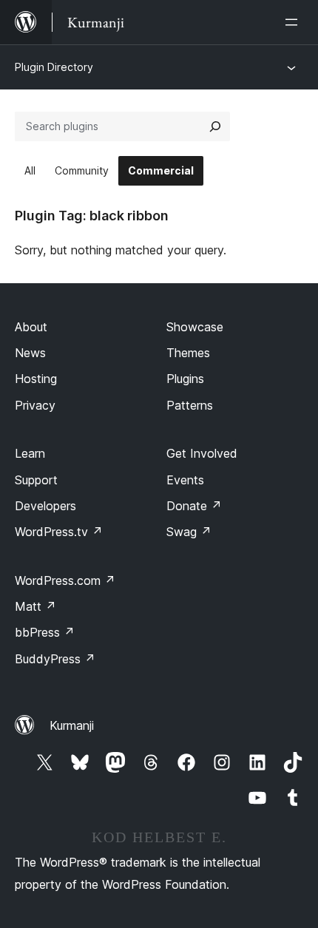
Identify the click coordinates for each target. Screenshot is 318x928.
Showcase (194, 326)
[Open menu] (294, 22)
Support (36, 480)
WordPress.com (65, 580)
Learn (30, 453)
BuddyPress (55, 658)
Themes (188, 352)
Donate (194, 505)
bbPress (45, 632)
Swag (189, 531)
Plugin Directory (54, 67)
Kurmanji (72, 725)
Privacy (35, 405)
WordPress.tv (59, 531)
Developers (45, 505)
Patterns (189, 405)
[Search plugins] (215, 126)
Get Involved (201, 453)
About (31, 326)
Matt (35, 606)
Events (185, 480)
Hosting (36, 378)
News (30, 352)
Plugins (185, 378)
